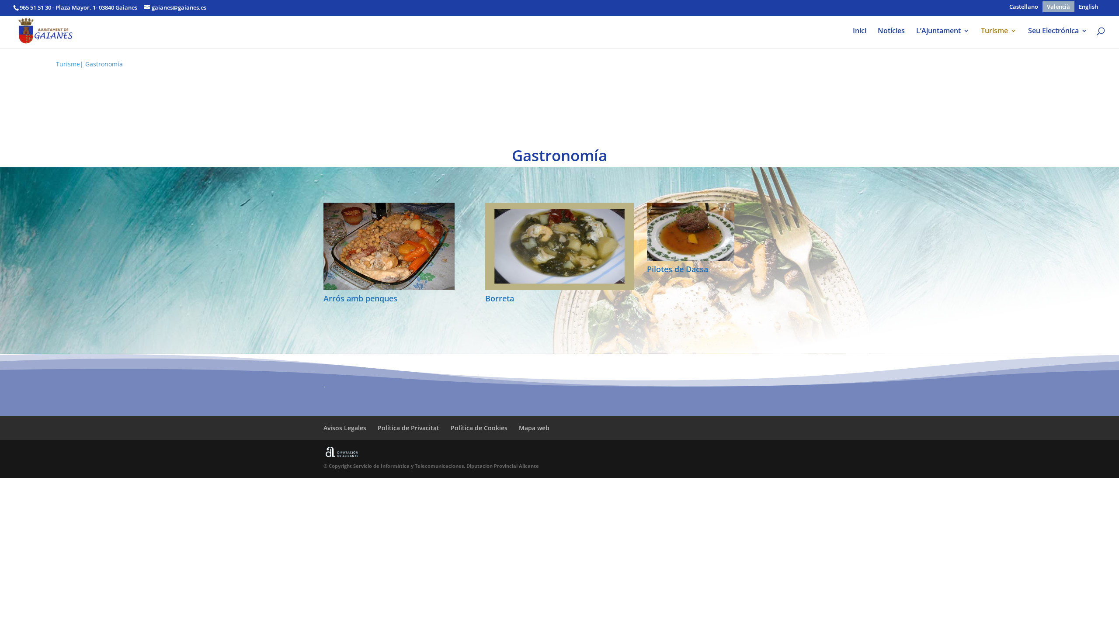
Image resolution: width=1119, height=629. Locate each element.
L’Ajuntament (938, 31)
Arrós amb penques (360, 298)
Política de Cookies (479, 428)
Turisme (994, 31)
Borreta (499, 298)
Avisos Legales (344, 428)
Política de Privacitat (408, 428)
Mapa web (534, 428)
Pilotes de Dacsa (677, 269)
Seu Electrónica (1053, 31)
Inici (859, 31)
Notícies (891, 31)
